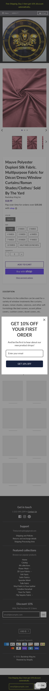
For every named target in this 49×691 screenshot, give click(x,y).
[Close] (44, 320)
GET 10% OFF (24, 364)
